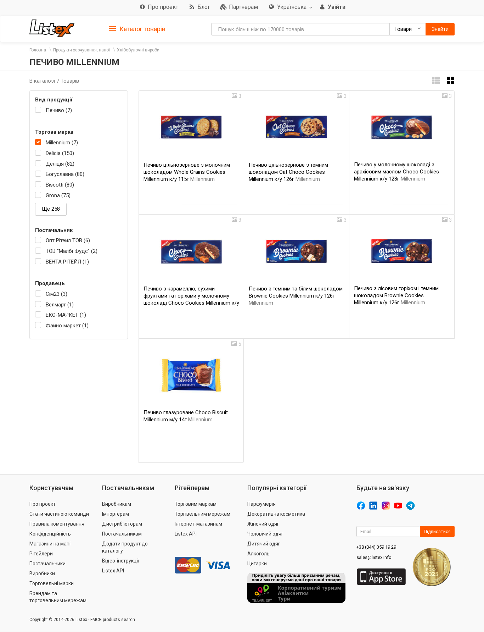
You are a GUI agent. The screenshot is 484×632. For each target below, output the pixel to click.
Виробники (42, 573)
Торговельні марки (51, 583)
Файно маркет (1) (67, 325)
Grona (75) (58, 195)
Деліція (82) (60, 164)
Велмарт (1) (60, 304)
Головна (37, 50)
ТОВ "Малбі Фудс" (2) (71, 251)
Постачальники (47, 563)
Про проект (42, 504)
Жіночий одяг (263, 524)
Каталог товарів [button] (141, 29)
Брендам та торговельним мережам (57, 597)
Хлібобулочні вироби (138, 50)
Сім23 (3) (56, 294)
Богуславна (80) (65, 174)
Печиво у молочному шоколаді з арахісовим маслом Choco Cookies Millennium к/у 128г (396, 171)
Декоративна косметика (276, 514)
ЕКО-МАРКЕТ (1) (66, 315)
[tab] (137, 28)
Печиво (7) (59, 110)
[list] (436, 80)
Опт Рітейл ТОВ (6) (68, 240)
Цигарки (257, 563)
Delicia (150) (60, 153)
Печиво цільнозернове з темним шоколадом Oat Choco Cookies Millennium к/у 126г (288, 172)
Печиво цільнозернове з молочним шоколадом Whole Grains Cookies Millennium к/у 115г (186, 172)
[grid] (450, 80)
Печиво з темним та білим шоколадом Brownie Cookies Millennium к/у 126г (296, 295)
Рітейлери (41, 553)
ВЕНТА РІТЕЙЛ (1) (67, 262)
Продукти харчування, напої (81, 50)
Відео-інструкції (120, 561)
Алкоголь (258, 553)
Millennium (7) (62, 142)
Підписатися (437, 531)
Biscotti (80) (60, 185)
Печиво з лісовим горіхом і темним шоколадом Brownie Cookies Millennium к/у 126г (396, 295)
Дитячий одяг (263, 544)
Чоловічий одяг (265, 534)
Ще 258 (51, 209)
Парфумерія (261, 504)
